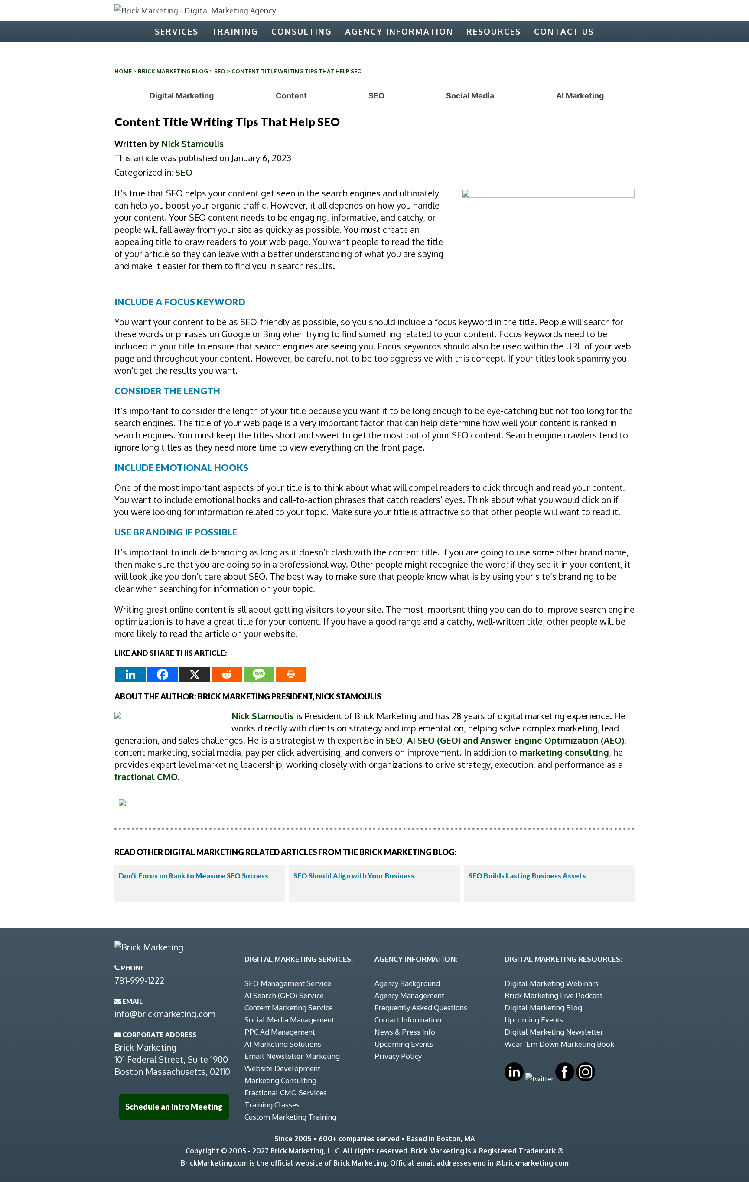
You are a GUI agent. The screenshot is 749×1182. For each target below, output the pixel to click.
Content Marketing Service (288, 1007)
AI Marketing (580, 95)
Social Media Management (289, 1019)
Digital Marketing (182, 95)
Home (123, 71)
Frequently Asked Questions (420, 1007)
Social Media (470, 95)
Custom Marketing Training (290, 1116)
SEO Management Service (287, 983)
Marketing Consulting (280, 1080)
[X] (194, 674)
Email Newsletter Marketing (292, 1056)
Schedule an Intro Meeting (174, 1106)
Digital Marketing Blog (543, 1007)
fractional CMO (146, 776)
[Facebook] (162, 674)
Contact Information (407, 1019)
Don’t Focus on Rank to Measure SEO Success (193, 876)
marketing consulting (564, 752)
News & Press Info (404, 1031)
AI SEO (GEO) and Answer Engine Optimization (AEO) (515, 740)
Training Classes (272, 1104)
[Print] (291, 674)
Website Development (282, 1068)
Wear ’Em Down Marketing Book (559, 1043)
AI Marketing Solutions (282, 1043)
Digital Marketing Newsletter (554, 1031)
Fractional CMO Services (285, 1092)
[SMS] (259, 674)
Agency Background (407, 983)
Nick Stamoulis (192, 143)
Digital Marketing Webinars (552, 983)
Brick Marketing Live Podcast (553, 995)
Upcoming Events (403, 1043)
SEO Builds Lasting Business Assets (527, 876)
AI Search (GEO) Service (284, 995)
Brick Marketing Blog (173, 71)
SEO (219, 71)
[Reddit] (227, 674)
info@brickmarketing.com (164, 1013)
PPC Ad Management (279, 1031)
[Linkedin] (130, 674)
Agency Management (409, 995)
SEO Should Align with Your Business (353, 876)
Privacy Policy (398, 1056)
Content (291, 95)
